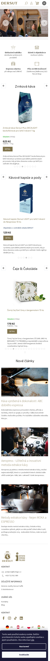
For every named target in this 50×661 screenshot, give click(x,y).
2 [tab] (17, 166)
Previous (4, 85)
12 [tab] (34, 349)
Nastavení (24, 646)
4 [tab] (22, 166)
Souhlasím (24, 654)
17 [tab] (25, 352)
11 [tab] (31, 349)
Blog (3, 605)
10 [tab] (29, 349)
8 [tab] (32, 166)
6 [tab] (27, 166)
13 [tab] (36, 349)
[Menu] (44, 3)
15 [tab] (41, 349)
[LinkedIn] (21, 618)
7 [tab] (30, 166)
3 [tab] (20, 166)
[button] (5, 23)
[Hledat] (26, 3)
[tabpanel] (25, 128)
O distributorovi (7, 589)
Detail (8, 149)
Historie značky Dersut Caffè (12, 586)
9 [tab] (35, 166)
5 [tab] (25, 166)
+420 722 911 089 (11, 575)
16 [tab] (44, 349)
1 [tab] (15, 166)
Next (46, 85)
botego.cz (3, 618)
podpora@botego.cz (13, 572)
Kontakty (4, 602)
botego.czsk (9, 618)
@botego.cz (15, 618)
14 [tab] (39, 349)
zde (32, 640)
